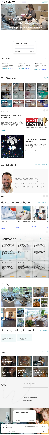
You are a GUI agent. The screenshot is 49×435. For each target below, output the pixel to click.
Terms (21, 431)
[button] (39, 2)
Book (4, 88)
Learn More (9, 88)
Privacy (18, 431)
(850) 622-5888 (43, 427)
